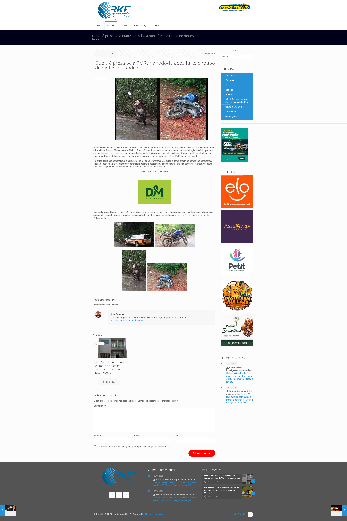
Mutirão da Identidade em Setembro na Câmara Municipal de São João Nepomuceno (110, 367)
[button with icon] (112, 495)
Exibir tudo (210, 53)
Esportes (229, 80)
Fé (226, 85)
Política (229, 94)
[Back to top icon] (250, 514)
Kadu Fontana (117, 314)
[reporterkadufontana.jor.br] (115, 11)
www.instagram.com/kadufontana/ (127, 320)
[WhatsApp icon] (235, 514)
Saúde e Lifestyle (233, 107)
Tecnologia (230, 111)
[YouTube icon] (241, 514)
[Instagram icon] (244, 514)
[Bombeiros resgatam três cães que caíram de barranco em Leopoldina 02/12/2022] (8, 510)
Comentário (100, 405)
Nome (97, 435)
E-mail (138, 435)
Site (176, 435)
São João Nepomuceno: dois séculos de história (236, 100)
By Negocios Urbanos (152, 514)
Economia (230, 75)
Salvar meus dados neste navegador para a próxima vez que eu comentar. (132, 446)
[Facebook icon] (238, 514)
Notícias (229, 90)
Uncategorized (232, 116)
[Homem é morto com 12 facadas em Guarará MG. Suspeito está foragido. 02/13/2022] (339, 510)
